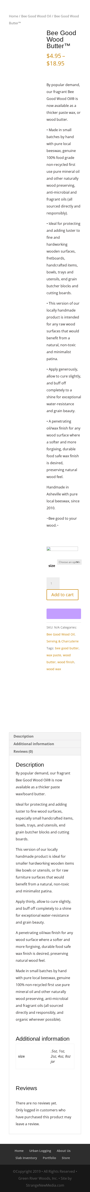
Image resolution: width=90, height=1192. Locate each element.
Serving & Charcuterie (63, 641)
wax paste (54, 655)
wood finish (65, 662)
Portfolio (49, 1158)
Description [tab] (24, 736)
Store (66, 1158)
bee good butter (67, 648)
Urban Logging (40, 1151)
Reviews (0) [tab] (23, 751)
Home (13, 16)
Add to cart (62, 595)
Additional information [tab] (34, 743)
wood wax (54, 669)
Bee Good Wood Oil (36, 16)
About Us (64, 1151)
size (51, 565)
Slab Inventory (26, 1158)
